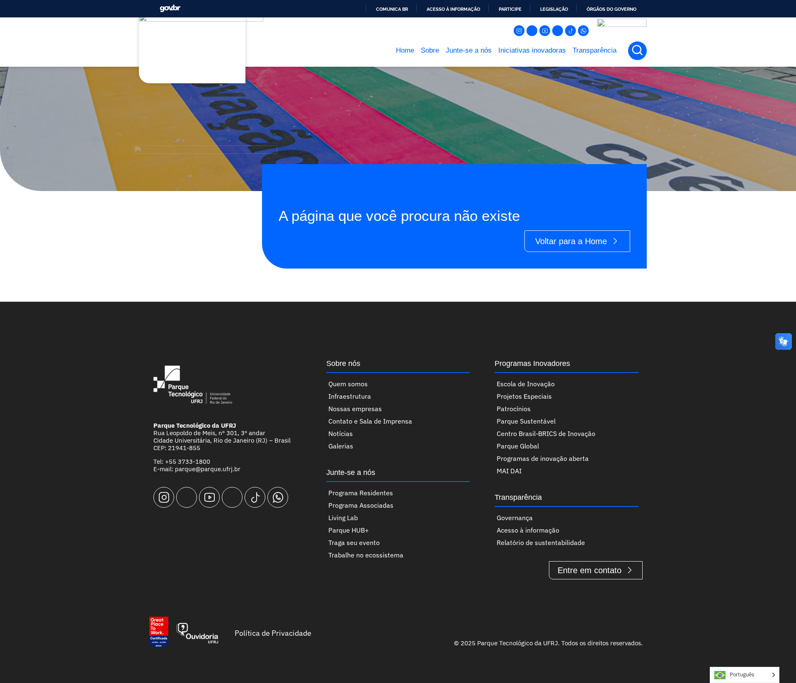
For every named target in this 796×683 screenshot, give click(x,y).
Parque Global (518, 446)
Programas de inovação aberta (543, 458)
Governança (515, 517)
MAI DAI (509, 471)
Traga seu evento (354, 542)
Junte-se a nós (469, 50)
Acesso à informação (453, 9)
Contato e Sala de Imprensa (370, 421)
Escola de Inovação (526, 384)
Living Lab (343, 517)
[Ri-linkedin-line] (557, 30)
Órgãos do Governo (611, 9)
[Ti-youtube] (544, 30)
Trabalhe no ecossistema (365, 555)
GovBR (170, 8)
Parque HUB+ (348, 530)
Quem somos (348, 384)
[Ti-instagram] (519, 30)
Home (405, 50)
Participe (510, 9)
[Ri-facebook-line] (532, 30)
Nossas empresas (355, 408)
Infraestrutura (349, 396)
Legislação (554, 9)
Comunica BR (392, 9)
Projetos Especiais (524, 396)
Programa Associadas (360, 505)
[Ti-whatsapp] (583, 30)
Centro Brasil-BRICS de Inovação (546, 433)
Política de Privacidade (273, 633)
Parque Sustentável (526, 421)
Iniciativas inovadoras (532, 50)
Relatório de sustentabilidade (541, 542)
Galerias (340, 446)
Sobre (430, 50)
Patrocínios (514, 408)
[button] (637, 50)
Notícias (340, 433)
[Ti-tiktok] (570, 30)
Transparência (594, 50)
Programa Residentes (360, 493)
